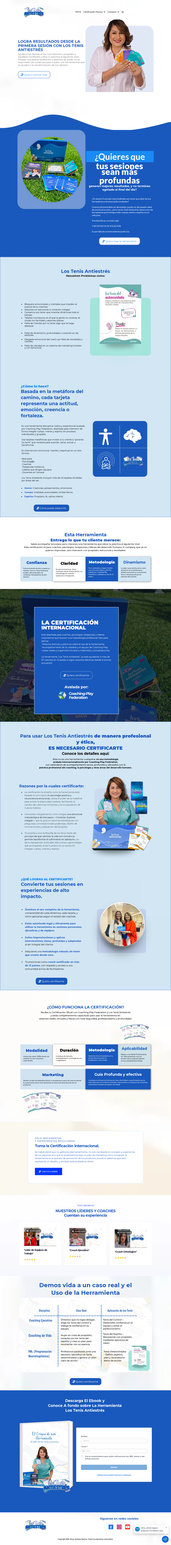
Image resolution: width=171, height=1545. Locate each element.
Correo (84, 1447)
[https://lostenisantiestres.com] (32, 12)
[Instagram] (119, 1527)
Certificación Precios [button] (93, 12)
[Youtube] (127, 1527)
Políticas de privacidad (105, 1475)
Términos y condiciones (122, 1475)
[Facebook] (111, 1527)
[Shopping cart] (122, 12)
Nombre (84, 1436)
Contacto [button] (112, 12)
